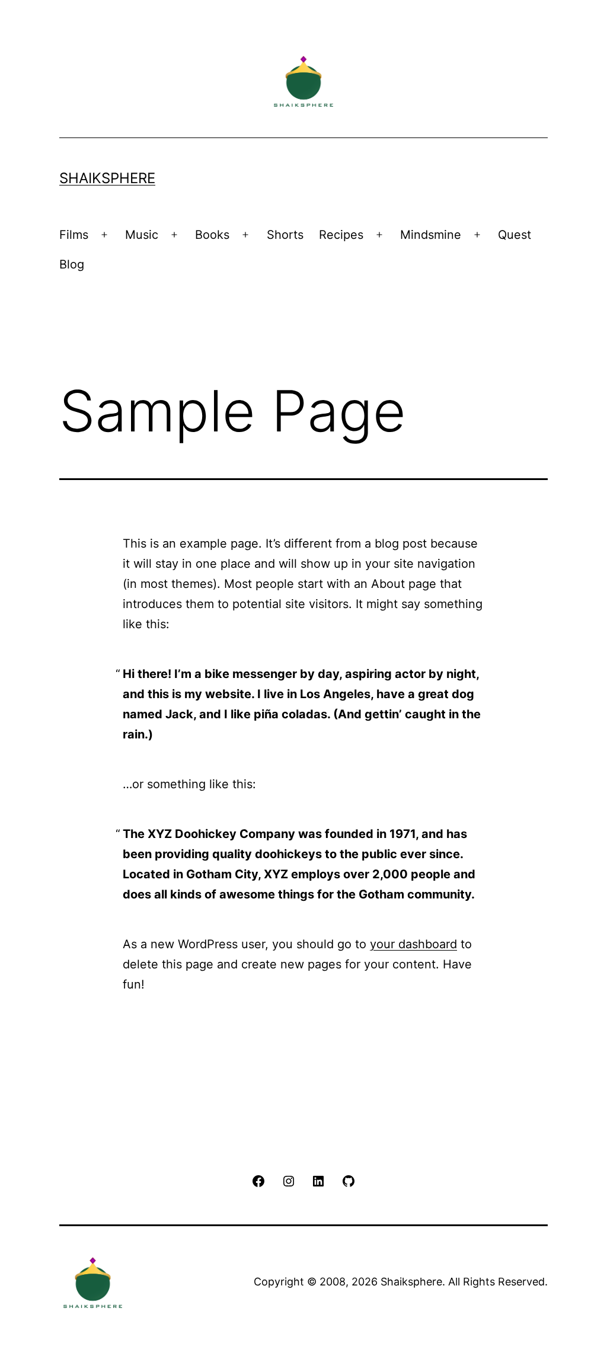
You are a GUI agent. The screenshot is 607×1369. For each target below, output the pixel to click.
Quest (514, 235)
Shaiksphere (107, 178)
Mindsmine (430, 235)
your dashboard (413, 944)
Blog (71, 264)
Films (73, 235)
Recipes (341, 235)
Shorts (285, 235)
